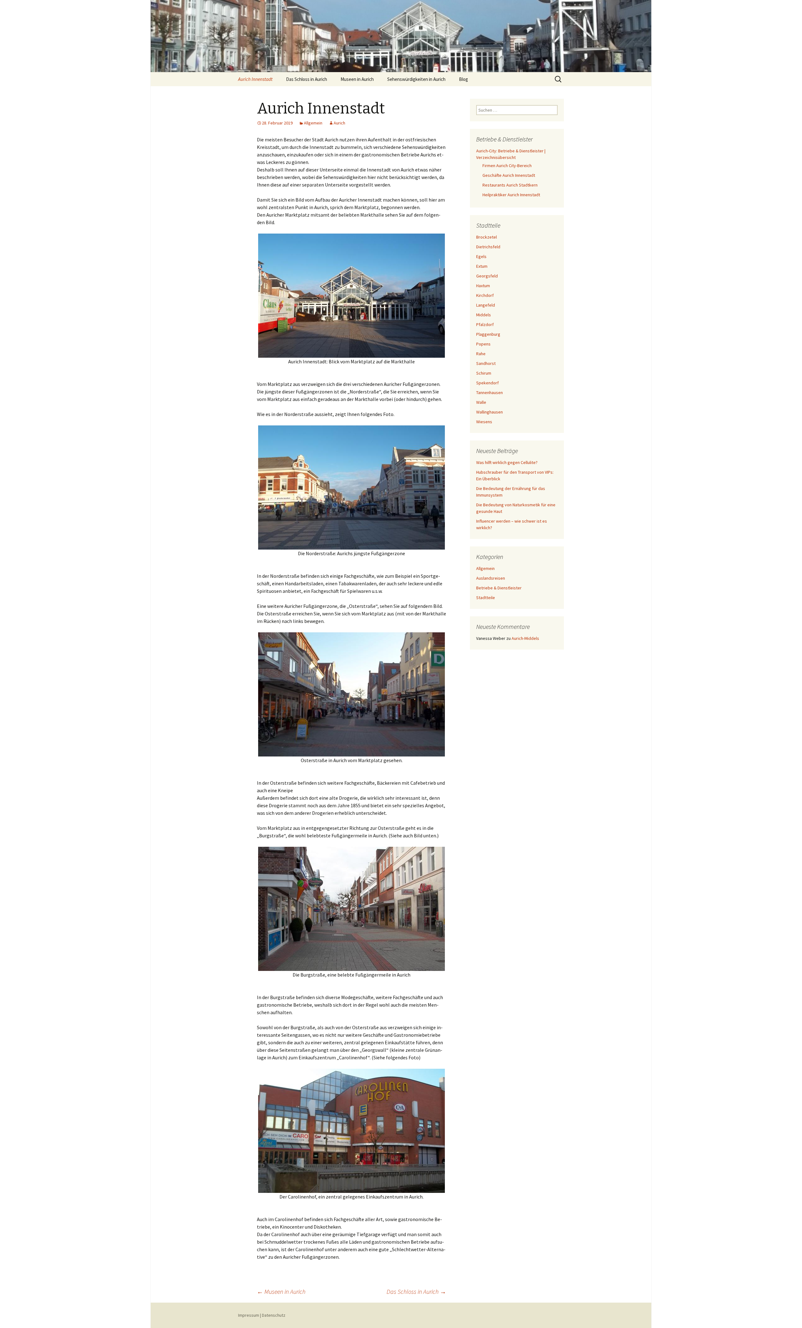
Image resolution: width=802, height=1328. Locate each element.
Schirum (483, 373)
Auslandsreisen (490, 578)
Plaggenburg (488, 334)
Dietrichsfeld (488, 247)
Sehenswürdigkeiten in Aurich (416, 79)
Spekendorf (487, 383)
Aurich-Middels (525, 638)
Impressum (248, 1315)
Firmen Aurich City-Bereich (507, 165)
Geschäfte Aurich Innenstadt (508, 175)
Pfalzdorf (485, 324)
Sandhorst (486, 363)
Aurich (339, 123)
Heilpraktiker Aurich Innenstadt (511, 195)
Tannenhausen (489, 392)
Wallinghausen (489, 412)
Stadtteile (485, 597)
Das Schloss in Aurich (306, 79)
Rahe (481, 353)
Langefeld (485, 305)
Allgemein (313, 123)
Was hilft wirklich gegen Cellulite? (507, 462)
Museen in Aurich (357, 79)
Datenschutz (273, 1315)
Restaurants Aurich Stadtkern (510, 185)
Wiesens (484, 421)
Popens (483, 344)
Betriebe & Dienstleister (499, 588)
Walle (481, 402)
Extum (481, 266)
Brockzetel (486, 237)
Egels (481, 256)
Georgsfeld (487, 276)
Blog (463, 79)
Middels (483, 315)
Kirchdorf (485, 295)
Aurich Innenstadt (255, 79)
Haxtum (483, 285)
